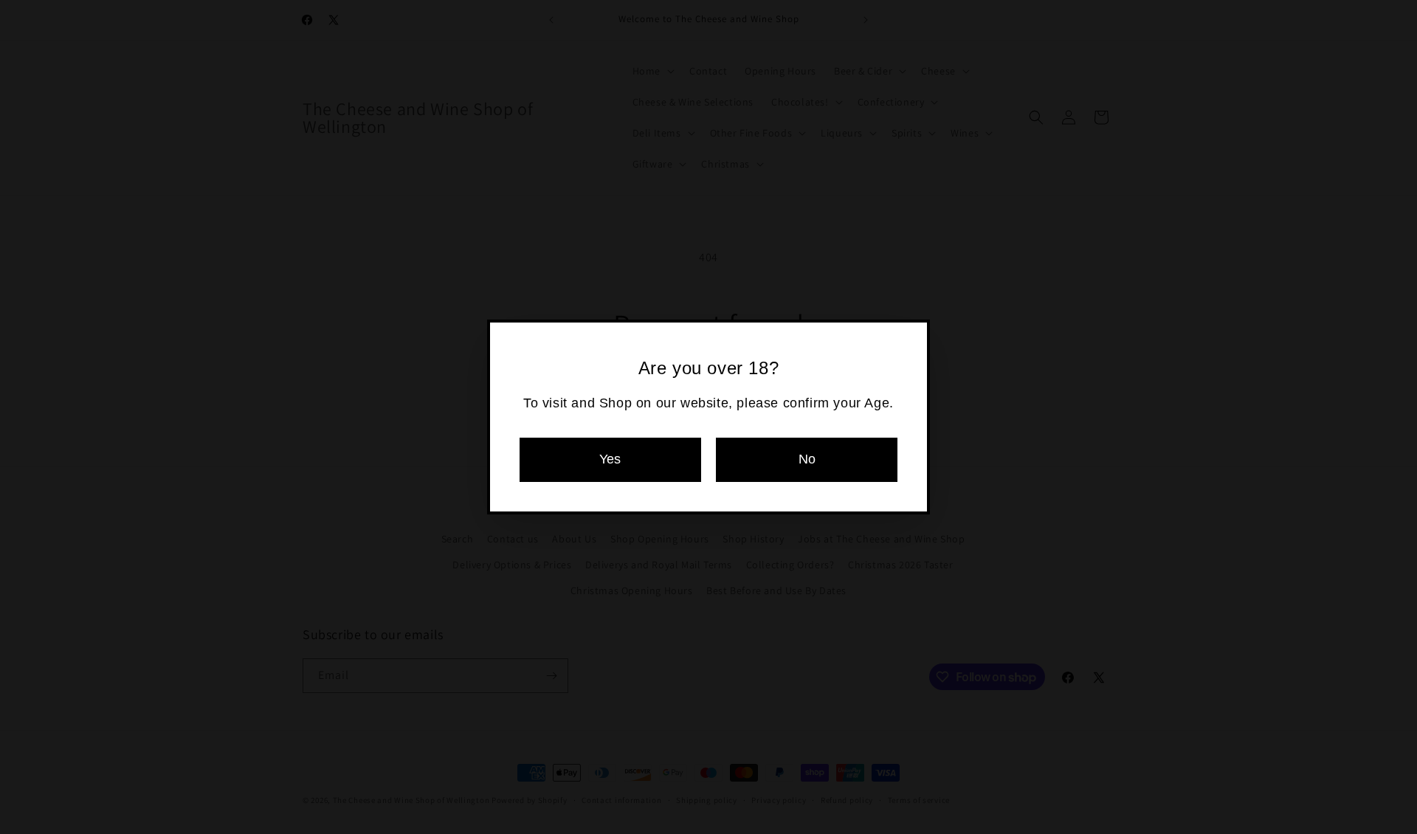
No (807, 459)
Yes (610, 459)
